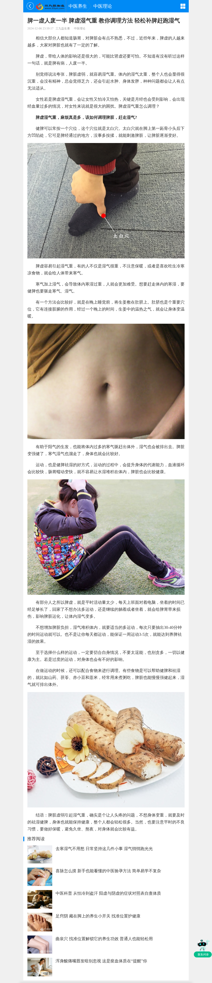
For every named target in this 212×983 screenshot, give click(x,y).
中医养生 (78, 6)
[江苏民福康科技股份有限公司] (50, 6)
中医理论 (102, 6)
